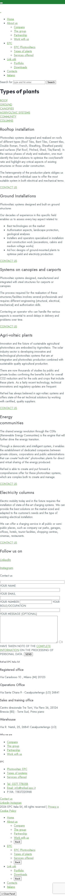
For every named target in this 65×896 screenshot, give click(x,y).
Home (10, 19)
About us (12, 23)
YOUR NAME (8, 586)
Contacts (12, 71)
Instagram (6, 568)
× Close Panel (8, 893)
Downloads (20, 67)
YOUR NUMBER (10, 602)
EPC (9, 43)
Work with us (21, 39)
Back (17, 841)
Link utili (11, 59)
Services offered (23, 55)
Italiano (11, 75)
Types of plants (23, 51)
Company (19, 27)
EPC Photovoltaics (24, 47)
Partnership (20, 35)
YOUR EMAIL (8, 594)
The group (20, 31)
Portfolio (19, 63)
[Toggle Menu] (1, 2)
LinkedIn (5, 560)
